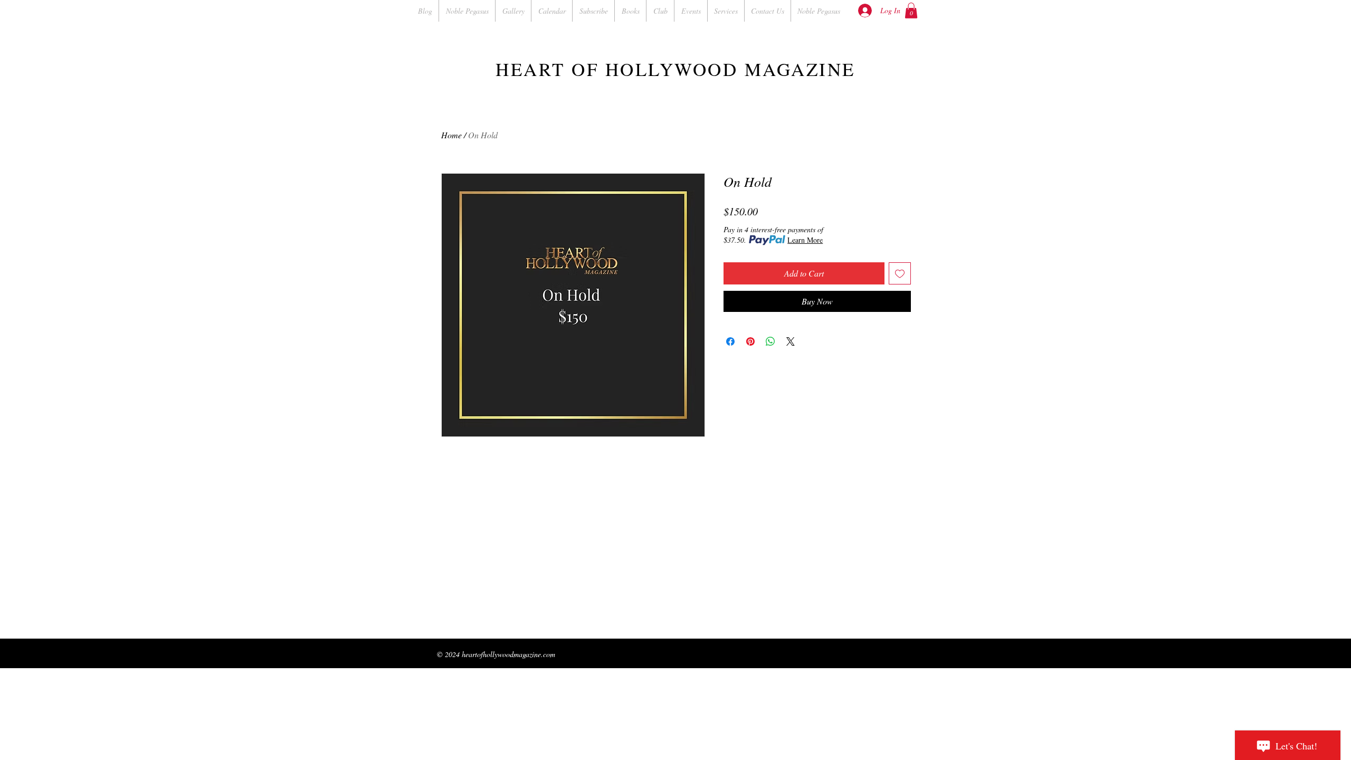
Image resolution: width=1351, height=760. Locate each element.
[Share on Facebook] (730, 341)
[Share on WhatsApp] (770, 341)
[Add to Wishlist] (900, 273)
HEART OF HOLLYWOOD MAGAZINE (675, 68)
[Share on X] (790, 341)
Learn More (805, 240)
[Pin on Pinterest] (750, 341)
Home (451, 134)
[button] (911, 10)
